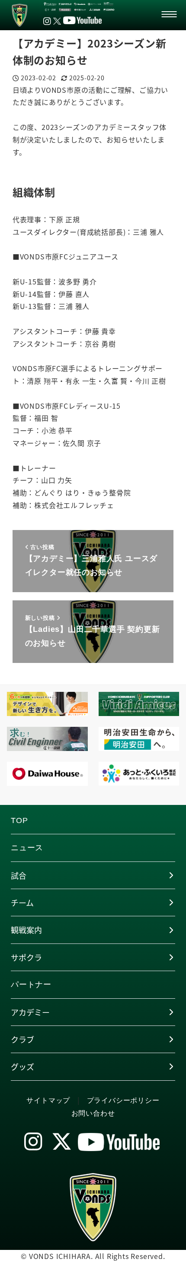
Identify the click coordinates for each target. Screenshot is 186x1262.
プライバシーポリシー (123, 1100)
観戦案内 (26, 929)
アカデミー (30, 1012)
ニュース (27, 847)
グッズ (22, 1066)
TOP (19, 820)
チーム (22, 902)
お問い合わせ (93, 1113)
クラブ (22, 1039)
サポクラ (26, 957)
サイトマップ (48, 1100)
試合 (18, 875)
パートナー (31, 984)
